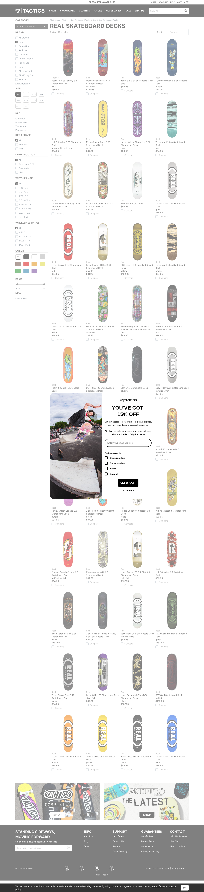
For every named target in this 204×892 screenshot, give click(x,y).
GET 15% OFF (128, 483)
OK (184, 887)
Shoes (113, 468)
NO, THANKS (128, 490)
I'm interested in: (113, 453)
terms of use (158, 886)
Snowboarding (117, 463)
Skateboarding (117, 458)
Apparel (114, 474)
